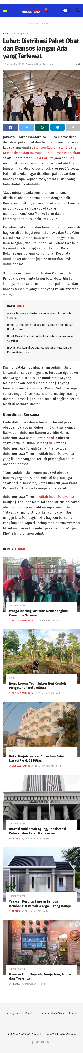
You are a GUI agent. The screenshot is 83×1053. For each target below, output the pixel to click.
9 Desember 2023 (45, 693)
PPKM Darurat (42, 158)
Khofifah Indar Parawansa (54, 497)
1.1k (59, 766)
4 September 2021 (13, 64)
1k (60, 620)
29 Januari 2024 (31, 984)
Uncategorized (20, 33)
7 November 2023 (32, 839)
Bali (71, 158)
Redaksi (16, 839)
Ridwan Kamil (45, 438)
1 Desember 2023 (45, 766)
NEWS (12, 751)
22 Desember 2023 (46, 620)
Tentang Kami (13, 1013)
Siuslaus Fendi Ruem (22, 620)
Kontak (73, 1013)
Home (6, 33)
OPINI (12, 678)
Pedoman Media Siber (51, 1013)
